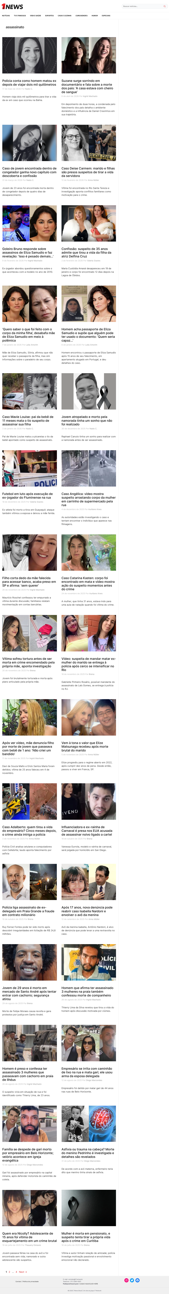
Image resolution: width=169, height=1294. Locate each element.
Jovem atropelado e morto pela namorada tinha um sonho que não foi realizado (87, 420)
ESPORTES (49, 16)
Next (23, 1272)
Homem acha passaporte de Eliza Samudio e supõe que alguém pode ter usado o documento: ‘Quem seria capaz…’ (88, 334)
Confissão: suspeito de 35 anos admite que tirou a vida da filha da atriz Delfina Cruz (86, 252)
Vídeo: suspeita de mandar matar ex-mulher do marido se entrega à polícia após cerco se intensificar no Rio (89, 664)
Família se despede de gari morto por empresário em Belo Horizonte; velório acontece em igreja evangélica (28, 1154)
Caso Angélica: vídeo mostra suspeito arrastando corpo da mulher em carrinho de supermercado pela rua (89, 499)
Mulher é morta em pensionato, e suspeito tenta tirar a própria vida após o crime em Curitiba (86, 1237)
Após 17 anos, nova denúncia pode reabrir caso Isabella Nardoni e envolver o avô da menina (87, 911)
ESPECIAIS (106, 16)
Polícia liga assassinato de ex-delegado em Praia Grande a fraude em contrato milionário (28, 911)
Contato (18, 1281)
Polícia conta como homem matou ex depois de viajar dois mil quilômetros (29, 82)
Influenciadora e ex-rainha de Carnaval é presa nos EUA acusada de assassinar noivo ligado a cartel (87, 830)
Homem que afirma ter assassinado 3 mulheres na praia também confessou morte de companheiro (87, 991)
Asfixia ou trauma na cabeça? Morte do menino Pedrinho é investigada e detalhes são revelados (88, 1153)
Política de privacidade (31, 1281)
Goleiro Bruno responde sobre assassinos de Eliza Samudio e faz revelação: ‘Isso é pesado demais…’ (27, 252)
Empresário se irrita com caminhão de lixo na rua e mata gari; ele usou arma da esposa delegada (87, 1072)
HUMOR (95, 16)
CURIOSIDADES (81, 16)
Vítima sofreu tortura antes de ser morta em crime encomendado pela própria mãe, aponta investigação (28, 662)
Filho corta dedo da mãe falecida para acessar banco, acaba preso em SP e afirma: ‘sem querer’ (29, 581)
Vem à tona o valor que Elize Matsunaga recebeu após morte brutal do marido (85, 746)
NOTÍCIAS (6, 16)
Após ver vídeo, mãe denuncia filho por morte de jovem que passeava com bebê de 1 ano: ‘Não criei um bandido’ (28, 748)
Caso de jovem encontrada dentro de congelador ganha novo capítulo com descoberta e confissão (29, 172)
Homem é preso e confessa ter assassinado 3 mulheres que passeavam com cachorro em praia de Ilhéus (27, 1074)
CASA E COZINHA (64, 16)
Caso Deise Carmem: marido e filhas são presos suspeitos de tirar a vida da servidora (88, 172)
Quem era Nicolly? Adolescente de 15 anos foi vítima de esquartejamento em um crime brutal (29, 1237)
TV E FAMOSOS (20, 16)
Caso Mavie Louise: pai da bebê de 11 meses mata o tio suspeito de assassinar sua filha (27, 420)
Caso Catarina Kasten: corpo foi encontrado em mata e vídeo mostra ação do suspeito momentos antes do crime (88, 583)
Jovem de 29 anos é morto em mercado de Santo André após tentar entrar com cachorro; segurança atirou (29, 993)
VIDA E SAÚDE (35, 16)
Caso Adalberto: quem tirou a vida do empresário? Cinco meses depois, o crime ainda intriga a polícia (29, 830)
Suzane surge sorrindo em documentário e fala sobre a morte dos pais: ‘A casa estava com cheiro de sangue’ (87, 86)
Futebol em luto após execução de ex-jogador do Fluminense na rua (27, 495)
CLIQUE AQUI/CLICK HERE (88, 1284)
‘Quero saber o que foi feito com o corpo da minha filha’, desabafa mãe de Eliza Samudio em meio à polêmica (28, 334)
